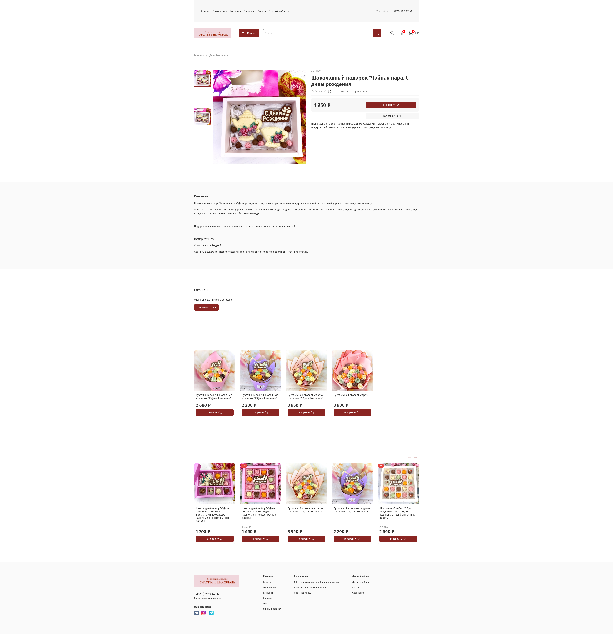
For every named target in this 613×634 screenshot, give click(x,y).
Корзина (357, 587)
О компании (220, 11)
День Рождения (218, 55)
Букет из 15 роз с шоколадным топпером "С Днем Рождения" (260, 396)
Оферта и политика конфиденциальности (317, 582)
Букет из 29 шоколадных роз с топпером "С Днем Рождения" (306, 396)
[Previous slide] (219, 116)
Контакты (235, 11)
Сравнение (358, 593)
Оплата (261, 11)
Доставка (249, 11)
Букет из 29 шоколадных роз (351, 395)
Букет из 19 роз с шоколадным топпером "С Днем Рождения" (214, 396)
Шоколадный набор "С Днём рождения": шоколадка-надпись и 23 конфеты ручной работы (397, 513)
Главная (199, 55)
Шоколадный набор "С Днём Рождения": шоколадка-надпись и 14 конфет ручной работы (259, 513)
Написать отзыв (206, 307)
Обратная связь (302, 593)
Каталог (205, 11)
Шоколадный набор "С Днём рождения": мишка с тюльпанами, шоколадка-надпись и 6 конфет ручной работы (213, 515)
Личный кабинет (279, 11)
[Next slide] (300, 116)
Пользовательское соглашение (310, 587)
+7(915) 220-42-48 (402, 11)
